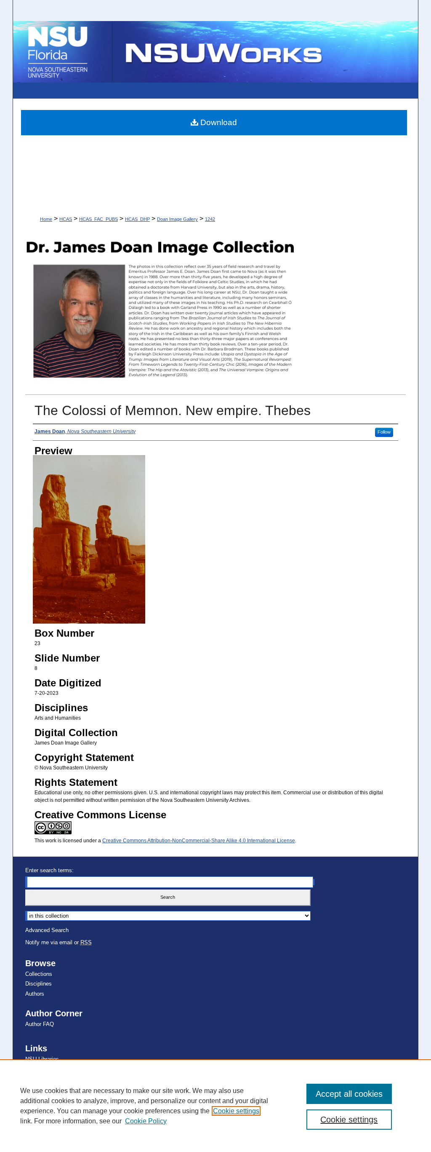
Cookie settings (236, 1110)
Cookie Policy (146, 1121)
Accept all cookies (349, 1093)
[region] (215, 1105)
